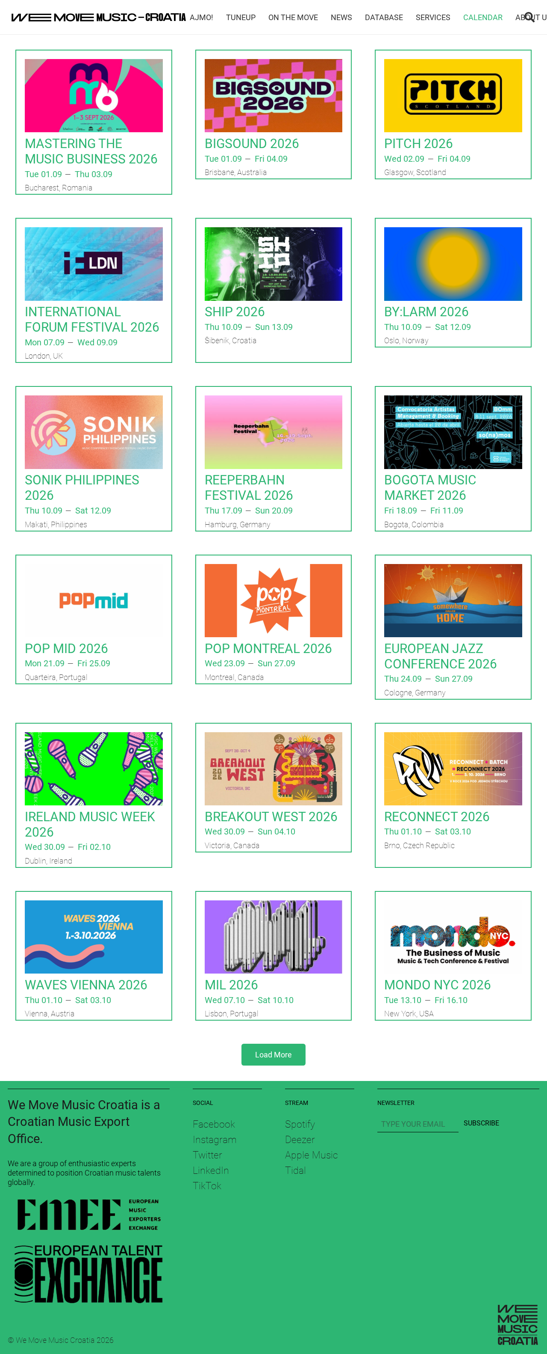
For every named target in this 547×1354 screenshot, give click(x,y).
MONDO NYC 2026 (437, 984)
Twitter (207, 1155)
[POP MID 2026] (94, 569)
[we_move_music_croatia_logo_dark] (99, 17)
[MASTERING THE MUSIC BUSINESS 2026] (94, 64)
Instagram (215, 1140)
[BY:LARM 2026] (453, 233)
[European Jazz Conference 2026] (453, 569)
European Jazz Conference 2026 (440, 656)
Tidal (295, 1170)
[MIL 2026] (274, 906)
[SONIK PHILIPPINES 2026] (94, 401)
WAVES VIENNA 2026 (86, 984)
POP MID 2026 (66, 648)
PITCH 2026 (418, 143)
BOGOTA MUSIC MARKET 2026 (430, 487)
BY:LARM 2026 (426, 311)
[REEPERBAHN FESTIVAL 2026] (274, 401)
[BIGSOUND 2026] (274, 64)
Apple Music (311, 1155)
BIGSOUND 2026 (252, 143)
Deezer (300, 1140)
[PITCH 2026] (453, 64)
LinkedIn (211, 1170)
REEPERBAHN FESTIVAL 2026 (249, 487)
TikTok (207, 1186)
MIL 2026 (231, 984)
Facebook (214, 1124)
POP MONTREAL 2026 (268, 648)
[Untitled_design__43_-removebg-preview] (89, 1216)
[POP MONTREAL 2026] (274, 569)
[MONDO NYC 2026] (453, 906)
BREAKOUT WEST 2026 (271, 816)
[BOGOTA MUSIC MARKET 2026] (453, 401)
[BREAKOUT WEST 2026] (274, 737)
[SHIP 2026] (274, 233)
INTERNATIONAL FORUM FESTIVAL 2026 (92, 319)
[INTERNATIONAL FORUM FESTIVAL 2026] (94, 233)
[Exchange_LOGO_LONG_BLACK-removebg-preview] (89, 1271)
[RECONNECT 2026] (453, 737)
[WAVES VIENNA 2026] (94, 906)
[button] (529, 17)
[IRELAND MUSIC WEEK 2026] (94, 737)
